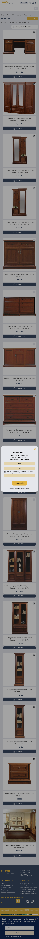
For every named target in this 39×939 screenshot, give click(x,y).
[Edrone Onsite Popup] (19, 469)
